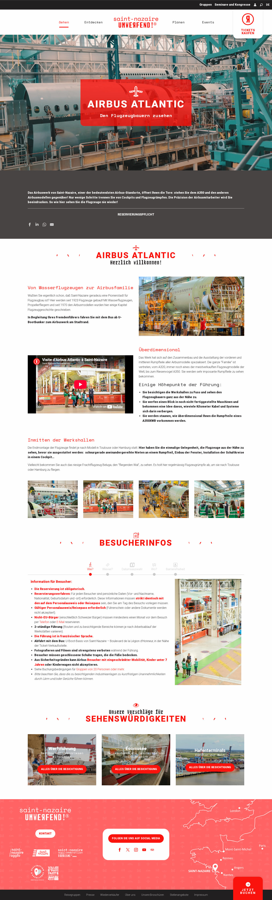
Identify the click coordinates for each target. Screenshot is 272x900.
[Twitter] (128, 850)
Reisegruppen (72, 894)
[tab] (90, 566)
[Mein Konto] (255, 5)
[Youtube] (144, 850)
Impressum (201, 894)
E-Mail (60, 622)
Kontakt (45, 833)
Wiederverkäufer (109, 894)
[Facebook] (120, 850)
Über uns (130, 894)
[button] (261, 5)
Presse (90, 894)
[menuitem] (64, 22)
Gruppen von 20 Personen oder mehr (100, 669)
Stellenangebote (179, 894)
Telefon (44, 622)
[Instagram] (136, 850)
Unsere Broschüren (152, 894)
